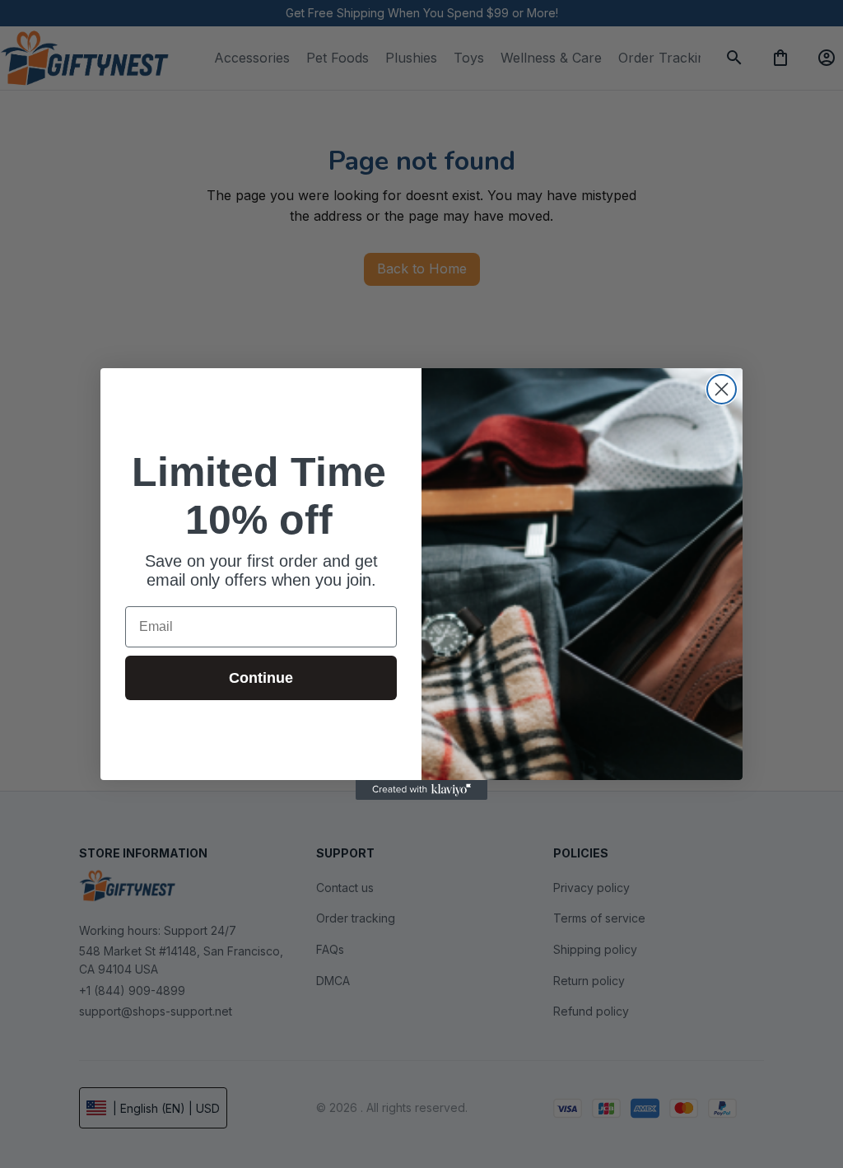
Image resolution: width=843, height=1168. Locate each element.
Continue (261, 678)
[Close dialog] (721, 389)
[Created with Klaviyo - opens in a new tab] (421, 790)
